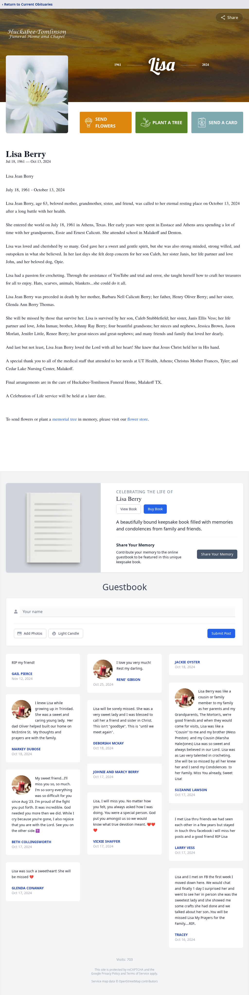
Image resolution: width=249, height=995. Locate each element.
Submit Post (221, 633)
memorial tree (64, 419)
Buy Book (155, 509)
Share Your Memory (217, 554)
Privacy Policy (111, 973)
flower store (137, 419)
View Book (128, 509)
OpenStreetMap (130, 981)
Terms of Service (137, 973)
